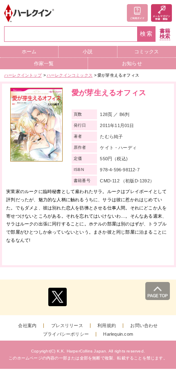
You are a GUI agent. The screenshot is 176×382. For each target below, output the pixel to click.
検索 (146, 34)
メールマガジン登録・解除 (161, 13)
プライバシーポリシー (66, 334)
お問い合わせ (144, 325)
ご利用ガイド (137, 13)
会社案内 (27, 325)
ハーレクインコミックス (70, 75)
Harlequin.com (118, 334)
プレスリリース (67, 325)
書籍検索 (165, 33)
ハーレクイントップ (23, 75)
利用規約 (106, 325)
